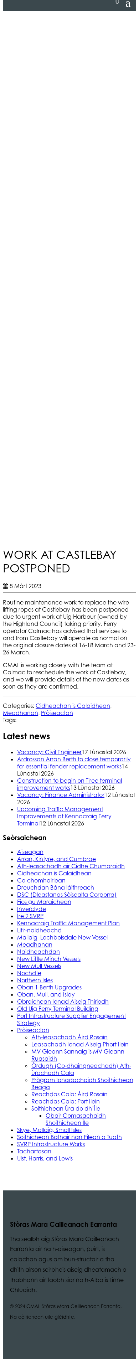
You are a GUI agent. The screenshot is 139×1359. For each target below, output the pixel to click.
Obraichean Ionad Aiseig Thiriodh (63, 1001)
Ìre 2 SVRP (30, 916)
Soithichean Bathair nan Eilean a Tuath (69, 1137)
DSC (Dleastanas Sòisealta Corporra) (67, 894)
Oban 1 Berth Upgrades (49, 987)
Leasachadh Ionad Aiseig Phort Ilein (80, 1044)
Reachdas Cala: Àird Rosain (69, 1094)
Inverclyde (31, 908)
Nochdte (29, 973)
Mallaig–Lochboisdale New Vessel (62, 937)
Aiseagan (30, 851)
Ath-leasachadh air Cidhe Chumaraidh (71, 866)
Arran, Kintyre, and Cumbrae (56, 859)
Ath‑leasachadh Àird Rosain (69, 1037)
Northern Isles (35, 980)
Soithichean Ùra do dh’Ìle (65, 1108)
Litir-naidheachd (39, 930)
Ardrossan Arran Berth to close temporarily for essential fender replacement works (74, 763)
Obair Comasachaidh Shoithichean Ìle (76, 1119)
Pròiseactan (57, 712)
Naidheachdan (38, 951)
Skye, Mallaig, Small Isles (49, 1129)
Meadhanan (20, 712)
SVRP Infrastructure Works (51, 1144)
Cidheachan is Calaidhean (73, 705)
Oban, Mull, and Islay (46, 994)
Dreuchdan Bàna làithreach (55, 887)
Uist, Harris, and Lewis (45, 1158)
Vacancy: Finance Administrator (60, 794)
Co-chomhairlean (41, 880)
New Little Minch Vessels (49, 958)
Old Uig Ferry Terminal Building (57, 1008)
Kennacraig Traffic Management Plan (68, 923)
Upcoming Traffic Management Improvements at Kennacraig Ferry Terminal (64, 816)
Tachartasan (34, 1151)
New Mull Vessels (39, 965)
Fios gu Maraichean (44, 901)
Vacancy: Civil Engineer (49, 752)
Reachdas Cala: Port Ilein (65, 1101)
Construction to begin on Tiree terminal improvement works (69, 784)
